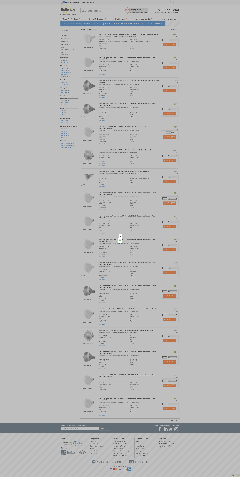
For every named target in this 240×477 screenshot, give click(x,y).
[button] (120, 236)
